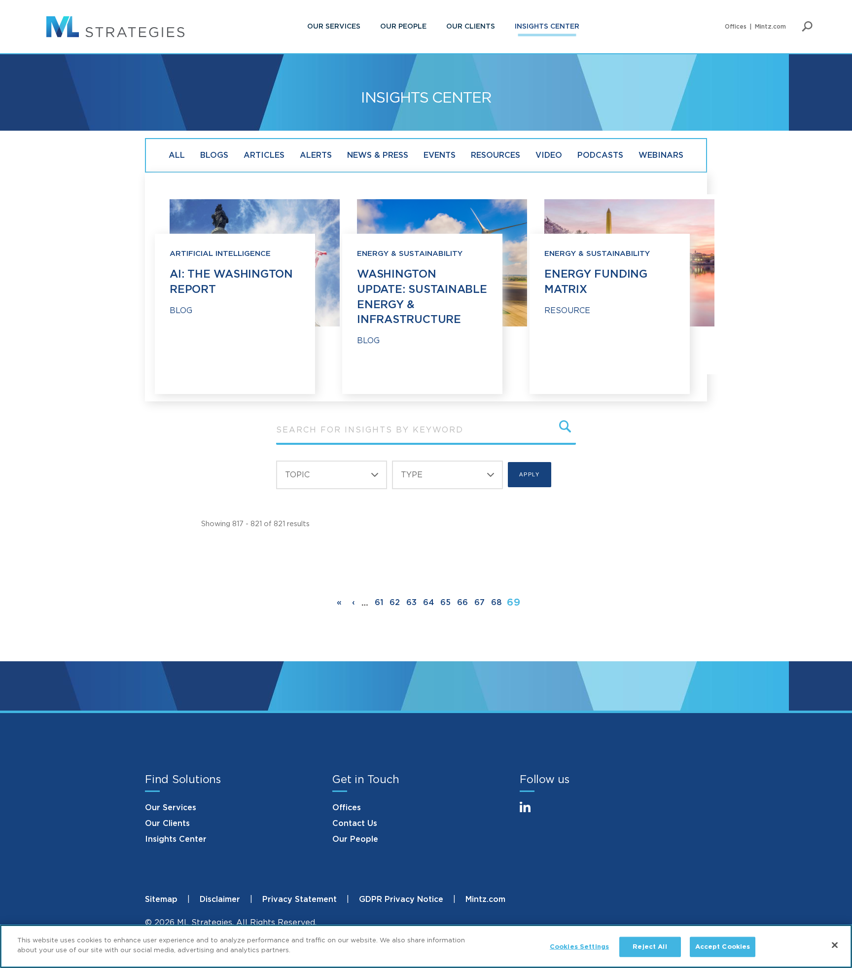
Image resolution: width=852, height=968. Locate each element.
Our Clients (167, 823)
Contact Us (354, 823)
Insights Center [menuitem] (547, 26)
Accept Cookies (722, 947)
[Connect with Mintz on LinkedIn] (529, 813)
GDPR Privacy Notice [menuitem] (401, 899)
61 (379, 603)
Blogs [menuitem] (214, 155)
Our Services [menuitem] (333, 26)
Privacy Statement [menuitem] (299, 899)
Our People (355, 839)
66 (462, 603)
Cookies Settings (579, 947)
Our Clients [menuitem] (470, 26)
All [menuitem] (177, 155)
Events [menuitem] (440, 155)
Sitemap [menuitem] (161, 899)
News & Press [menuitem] (377, 155)
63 (411, 603)
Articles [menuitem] (264, 155)
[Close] (835, 945)
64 (428, 603)
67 (479, 603)
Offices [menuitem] (735, 27)
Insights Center (176, 839)
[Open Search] (807, 27)
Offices (346, 808)
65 (445, 603)
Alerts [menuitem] (316, 155)
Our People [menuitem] (403, 26)
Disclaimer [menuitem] (220, 899)
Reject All (650, 947)
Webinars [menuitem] (661, 155)
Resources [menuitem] (495, 155)
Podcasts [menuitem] (600, 155)
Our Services (170, 808)
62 (395, 603)
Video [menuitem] (548, 155)
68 (496, 603)
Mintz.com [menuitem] (770, 27)
